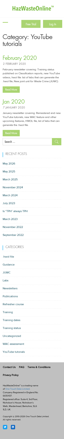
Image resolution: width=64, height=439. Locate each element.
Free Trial (31, 24)
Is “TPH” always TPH (15, 211)
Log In (52, 24)
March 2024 (10, 195)
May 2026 (9, 163)
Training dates (11, 320)
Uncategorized (12, 336)
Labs (5, 280)
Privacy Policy (10, 375)
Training (8, 312)
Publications (10, 296)
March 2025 (10, 179)
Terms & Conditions (39, 367)
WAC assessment (13, 344)
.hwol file (8, 256)
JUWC (6, 272)
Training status (12, 328)
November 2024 (13, 187)
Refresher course (13, 304)
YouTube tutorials (14, 352)
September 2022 (13, 235)
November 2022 (13, 227)
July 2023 (9, 203)
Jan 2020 (14, 101)
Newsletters (10, 288)
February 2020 (20, 58)
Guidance (9, 264)
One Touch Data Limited (17, 389)
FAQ (21, 367)
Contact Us (9, 367)
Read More (11, 89)
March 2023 (10, 219)
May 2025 (9, 171)
